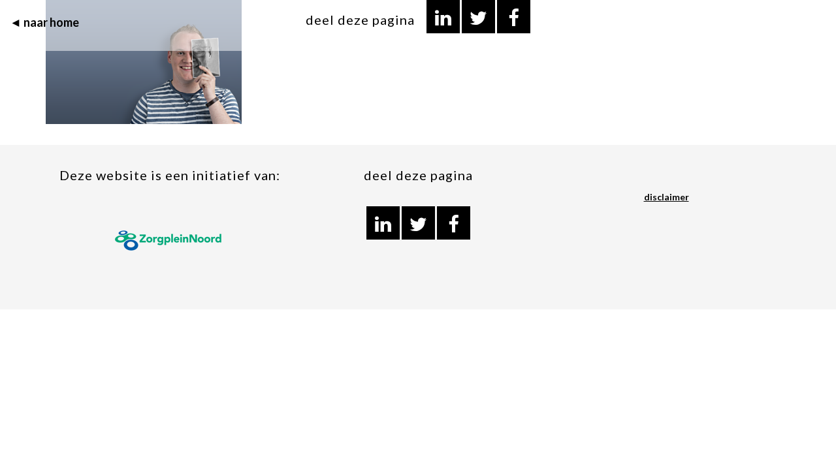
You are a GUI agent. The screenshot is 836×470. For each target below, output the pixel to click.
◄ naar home (44, 22)
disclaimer (666, 196)
